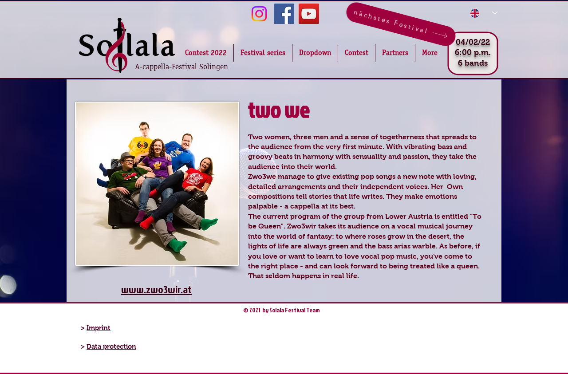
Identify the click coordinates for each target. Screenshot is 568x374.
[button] (315, 53)
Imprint (98, 327)
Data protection (111, 346)
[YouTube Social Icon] (309, 14)
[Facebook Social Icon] (284, 14)
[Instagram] (259, 14)
